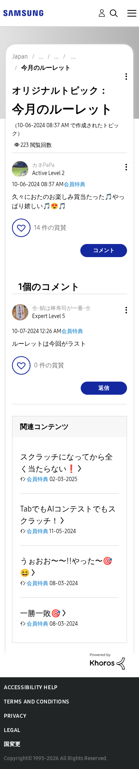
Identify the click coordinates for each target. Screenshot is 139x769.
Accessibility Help (31, 687)
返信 (103, 388)
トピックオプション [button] (113, 76)
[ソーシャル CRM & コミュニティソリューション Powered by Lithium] (107, 661)
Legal (12, 730)
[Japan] (23, 12)
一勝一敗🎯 (40, 613)
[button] (113, 167)
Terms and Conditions (37, 701)
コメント (104, 250)
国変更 (12, 744)
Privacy (15, 716)
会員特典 (74, 184)
